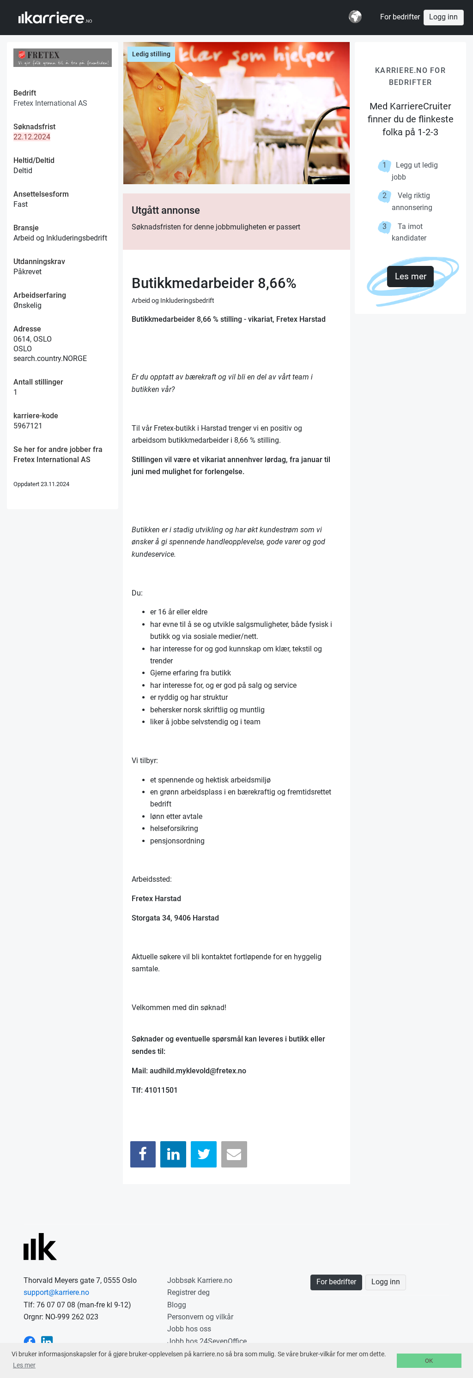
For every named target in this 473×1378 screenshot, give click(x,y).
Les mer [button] (24, 1365)
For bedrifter (400, 17)
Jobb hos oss (189, 1328)
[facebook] (30, 1341)
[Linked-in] (47, 1341)
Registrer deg (188, 1292)
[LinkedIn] (173, 1154)
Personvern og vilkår (200, 1316)
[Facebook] (143, 1154)
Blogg (176, 1304)
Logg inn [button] (443, 17)
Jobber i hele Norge (63, 18)
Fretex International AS (50, 103)
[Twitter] (204, 1154)
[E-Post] (234, 1154)
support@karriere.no (56, 1292)
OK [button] (429, 1360)
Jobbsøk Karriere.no (199, 1280)
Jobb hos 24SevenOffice (207, 1341)
